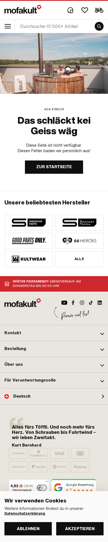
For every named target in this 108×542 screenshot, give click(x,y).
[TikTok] (91, 303)
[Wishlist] (84, 10)
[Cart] (99, 10)
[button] (54, 333)
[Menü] (47, 482)
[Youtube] (64, 303)
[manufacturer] (28, 223)
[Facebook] (73, 303)
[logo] (23, 9)
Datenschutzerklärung (24, 513)
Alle (79, 259)
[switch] (42, 488)
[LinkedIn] (100, 303)
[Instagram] (82, 303)
